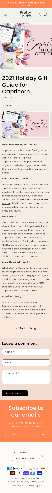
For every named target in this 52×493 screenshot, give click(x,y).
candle (6, 172)
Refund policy (23, 481)
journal (37, 169)
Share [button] (8, 105)
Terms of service (19, 486)
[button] (5, 14)
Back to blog (27, 328)
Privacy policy (38, 481)
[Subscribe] (43, 434)
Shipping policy (36, 486)
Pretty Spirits (24, 478)
